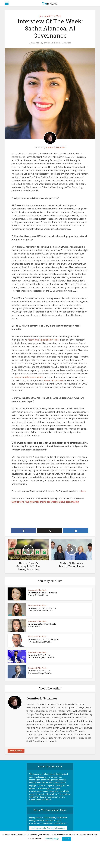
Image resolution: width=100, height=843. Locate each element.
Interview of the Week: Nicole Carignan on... (42, 625)
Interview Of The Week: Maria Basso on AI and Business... (42, 609)
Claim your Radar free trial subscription (48, 828)
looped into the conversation (29, 377)
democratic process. (54, 380)
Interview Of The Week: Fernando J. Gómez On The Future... (44, 640)
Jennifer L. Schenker (51, 43)
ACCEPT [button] (67, 839)
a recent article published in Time (42, 339)
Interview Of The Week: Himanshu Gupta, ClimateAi (41, 656)
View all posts (16, 750)
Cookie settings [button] (52, 838)
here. (83, 491)
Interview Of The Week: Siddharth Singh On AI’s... (40, 671)
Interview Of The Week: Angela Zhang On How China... (42, 594)
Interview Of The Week (50, 16)
